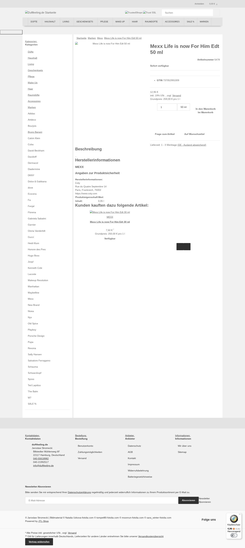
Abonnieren (188, 500)
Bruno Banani (35, 132)
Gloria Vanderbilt (36, 231)
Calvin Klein (34, 138)
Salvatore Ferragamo (39, 360)
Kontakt (132, 458)
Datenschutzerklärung (79, 492)
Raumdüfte (34, 95)
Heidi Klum (33, 243)
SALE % (32, 403)
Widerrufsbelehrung (138, 470)
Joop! (31, 261)
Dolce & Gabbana (37, 181)
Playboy (32, 329)
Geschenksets (35, 70)
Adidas (31, 113)
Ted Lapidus (34, 385)
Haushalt (32, 58)
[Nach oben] (11, 32)
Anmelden (199, 4)
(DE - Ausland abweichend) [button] (192, 145)
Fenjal (31, 206)
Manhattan (33, 286)
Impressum (134, 464)
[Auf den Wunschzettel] (187, 246)
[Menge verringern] (153, 107)
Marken (32, 107)
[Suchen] (216, 12)
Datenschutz (134, 446)
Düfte (31, 51)
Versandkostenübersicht (151, 536)
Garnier (32, 224)
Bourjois (32, 126)
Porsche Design (36, 336)
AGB (130, 452)
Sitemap (182, 452)
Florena (32, 212)
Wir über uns (184, 446)
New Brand (34, 305)
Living (31, 64)
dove (30, 187)
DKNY (31, 175)
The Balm (33, 391)
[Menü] (240, 515)
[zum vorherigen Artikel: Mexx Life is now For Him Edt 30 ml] (216, 38)
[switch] (234, 535)
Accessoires (34, 101)
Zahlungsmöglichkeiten (90, 452)
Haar (30, 88)
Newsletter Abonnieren (205, 500)
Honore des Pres (37, 249)
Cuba (31, 144)
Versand (176, 95)
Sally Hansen (35, 354)
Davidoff (32, 156)
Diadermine (34, 169)
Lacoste (32, 274)
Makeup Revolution (38, 280)
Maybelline (33, 292)
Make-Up (33, 82)
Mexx (31, 298)
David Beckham (36, 150)
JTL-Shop (43, 521)
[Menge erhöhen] (180, 114)
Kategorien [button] (31, 41)
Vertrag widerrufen (39, 541)
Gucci (31, 237)
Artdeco (32, 119)
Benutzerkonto (85, 446)
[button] (47, 52)
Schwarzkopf (34, 373)
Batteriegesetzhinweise (140, 476)
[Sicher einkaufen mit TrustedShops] (134, 12)
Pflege (31, 76)
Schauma (33, 366)
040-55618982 (41, 458)
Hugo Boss (33, 255)
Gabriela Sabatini (37, 218)
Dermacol (33, 163)
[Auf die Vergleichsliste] (180, 246)
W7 (29, 397)
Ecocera (32, 193)
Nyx (30, 317)
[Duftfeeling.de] (25, 22)
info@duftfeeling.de (43, 465)
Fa (29, 200)
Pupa (30, 342)
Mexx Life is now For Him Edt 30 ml (110, 222)
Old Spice (33, 323)
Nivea (31, 311)
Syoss (31, 379)
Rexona (32, 348)
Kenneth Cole (35, 268)
